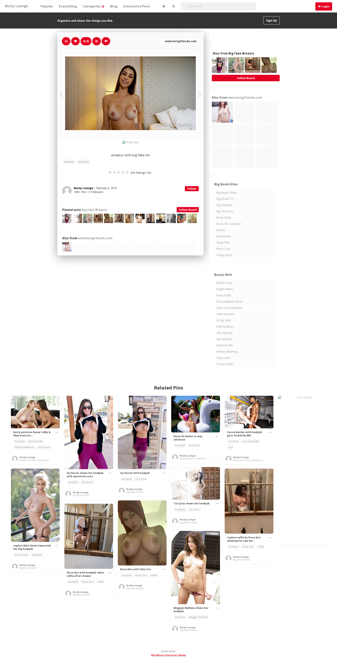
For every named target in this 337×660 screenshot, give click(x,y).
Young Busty (224, 255)
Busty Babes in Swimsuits (193, 458)
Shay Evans (44, 447)
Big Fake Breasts (94, 210)
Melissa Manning (227, 351)
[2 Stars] (114, 172)
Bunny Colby (35, 441)
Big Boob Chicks (226, 192)
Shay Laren (223, 358)
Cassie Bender (250, 441)
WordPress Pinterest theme (168, 655)
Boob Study (223, 217)
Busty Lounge (16, 6)
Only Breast (223, 236)
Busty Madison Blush (229, 301)
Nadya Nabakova (24, 447)
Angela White (224, 289)
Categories (92, 6)
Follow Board (188, 210)
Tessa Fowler (224, 364)
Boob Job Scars (81, 495)
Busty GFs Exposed (228, 224)
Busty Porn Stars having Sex (34, 460)
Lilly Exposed (224, 333)
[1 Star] (110, 172)
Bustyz (220, 230)
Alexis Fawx (21, 554)
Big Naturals (224, 205)
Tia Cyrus (194, 509)
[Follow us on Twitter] (163, 6)
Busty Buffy (223, 295)
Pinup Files (223, 242)
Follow (191, 188)
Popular (47, 6)
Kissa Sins (248, 546)
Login (325, 6)
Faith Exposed (225, 314)
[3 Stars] (119, 172)
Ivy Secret (87, 482)
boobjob (83, 161)
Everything (68, 6)
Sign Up (271, 20)
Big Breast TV (225, 199)
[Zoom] (96, 41)
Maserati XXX (224, 345)
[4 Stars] (123, 172)
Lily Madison (224, 339)
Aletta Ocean (224, 283)
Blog (113, 6)
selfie (261, 546)
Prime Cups (223, 249)
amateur (69, 161)
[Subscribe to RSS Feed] (173, 6)
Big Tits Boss (224, 211)
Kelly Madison (225, 326)
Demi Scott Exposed (229, 308)
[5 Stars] (127, 172)
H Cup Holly (223, 320)
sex (231, 447)
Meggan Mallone (198, 617)
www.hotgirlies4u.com (180, 41)
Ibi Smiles (194, 445)
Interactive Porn (136, 6)
